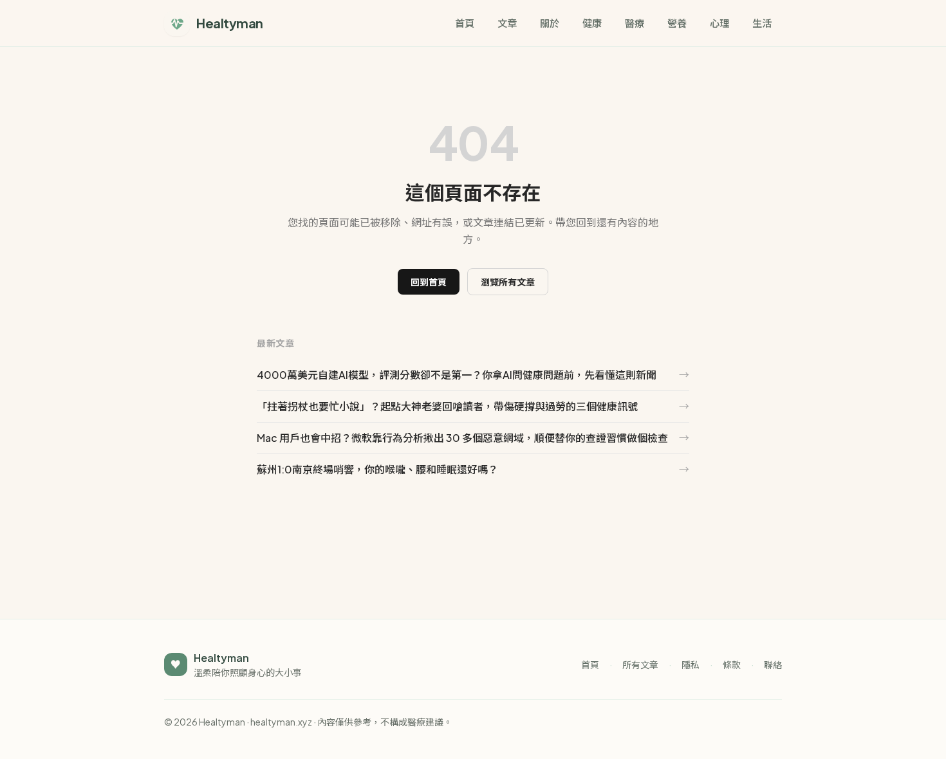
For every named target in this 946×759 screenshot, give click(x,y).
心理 (719, 23)
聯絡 (773, 664)
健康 (592, 23)
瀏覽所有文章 (508, 282)
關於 (549, 23)
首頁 (464, 23)
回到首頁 (429, 282)
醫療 (634, 23)
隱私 (691, 664)
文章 (507, 23)
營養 (677, 23)
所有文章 (640, 664)
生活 (762, 23)
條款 (732, 664)
